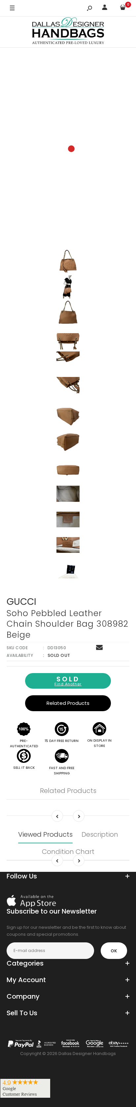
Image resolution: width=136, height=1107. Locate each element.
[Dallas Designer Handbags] (68, 32)
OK (114, 951)
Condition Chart (68, 851)
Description (100, 834)
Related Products (68, 703)
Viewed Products (45, 834)
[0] (122, 8)
